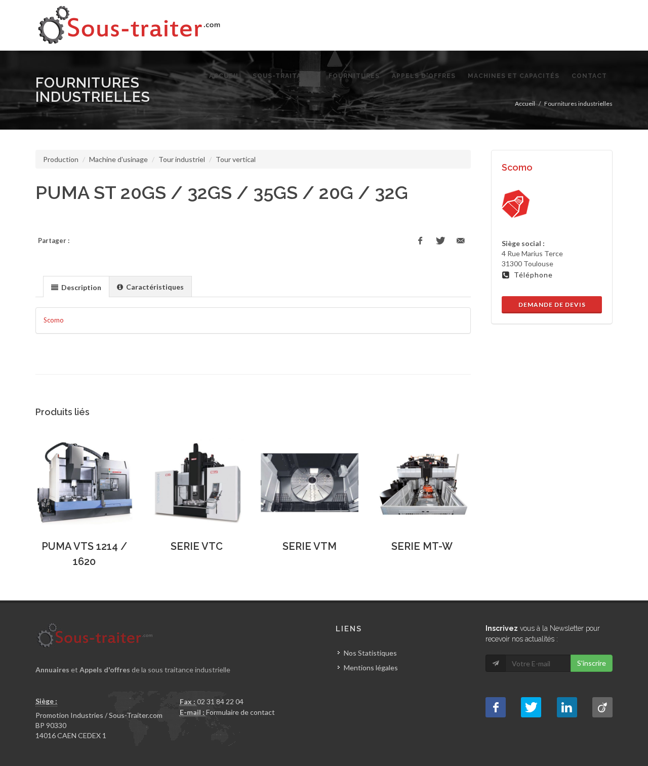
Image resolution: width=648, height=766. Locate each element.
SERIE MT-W (422, 546)
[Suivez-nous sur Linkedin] (567, 707)
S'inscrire (591, 663)
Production (60, 159)
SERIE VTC (197, 546)
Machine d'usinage (118, 159)
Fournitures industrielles (578, 103)
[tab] (76, 286)
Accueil (525, 103)
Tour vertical (236, 159)
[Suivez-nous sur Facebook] (495, 707)
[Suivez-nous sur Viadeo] (602, 707)
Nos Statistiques (370, 653)
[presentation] (76, 287)
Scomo (54, 320)
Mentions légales (371, 667)
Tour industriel (181, 159)
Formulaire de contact (240, 712)
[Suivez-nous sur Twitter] (531, 707)
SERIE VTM (309, 546)
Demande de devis (552, 304)
